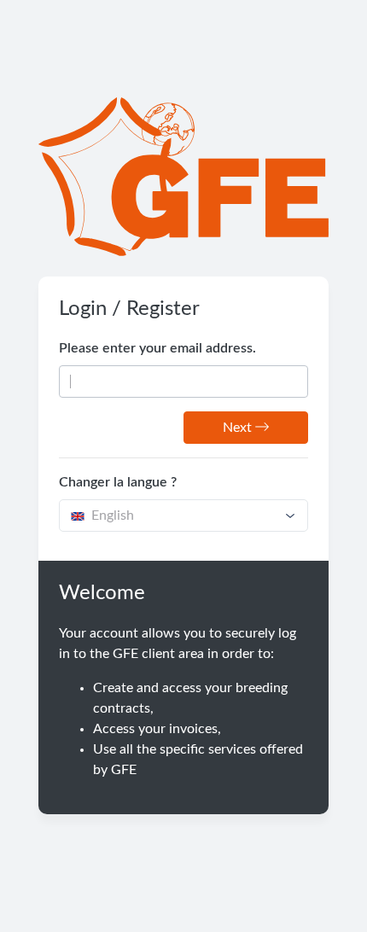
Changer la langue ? (118, 482)
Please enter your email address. (157, 348)
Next (239, 427)
